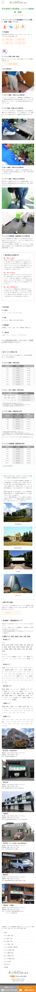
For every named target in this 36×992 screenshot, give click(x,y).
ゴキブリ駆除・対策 (8, 935)
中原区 (29, 693)
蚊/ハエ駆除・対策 (8, 941)
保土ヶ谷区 (6, 693)
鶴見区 (21, 691)
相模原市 (20, 695)
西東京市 (14, 656)
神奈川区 (23, 689)
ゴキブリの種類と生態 (9, 950)
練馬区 (19, 649)
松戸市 (24, 706)
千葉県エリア (6, 703)
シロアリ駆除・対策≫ (20, 43)
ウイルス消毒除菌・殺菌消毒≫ (11, 64)
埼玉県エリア (6, 664)
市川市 (11, 706)
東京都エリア (6, 639)
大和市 (28, 697)
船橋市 (20, 706)
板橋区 (11, 644)
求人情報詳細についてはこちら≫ (11, 612)
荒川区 (7, 644)
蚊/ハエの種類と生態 (9, 955)
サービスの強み (7, 961)
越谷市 (11, 669)
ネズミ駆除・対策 (8, 938)
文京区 (23, 649)
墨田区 (18, 646)
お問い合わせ (7, 964)
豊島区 (10, 649)
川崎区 (22, 693)
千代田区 (6, 649)
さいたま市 (19, 673)
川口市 (25, 669)
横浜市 (3, 689)
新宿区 (9, 646)
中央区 (27, 695)
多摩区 (10, 695)
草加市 (18, 676)
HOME (5, 932)
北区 (25, 644)
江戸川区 (16, 644)
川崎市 (18, 693)
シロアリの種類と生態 (9, 958)
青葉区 (7, 689)
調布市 (28, 656)
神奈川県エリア (7, 686)
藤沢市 (24, 697)
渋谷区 (5, 646)
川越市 (29, 669)
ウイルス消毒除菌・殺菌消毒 (10, 947)
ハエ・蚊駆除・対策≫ (7, 43)
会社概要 (6, 967)
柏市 (28, 706)
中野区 (15, 649)
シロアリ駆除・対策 (8, 944)
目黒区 (30, 649)
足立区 (3, 644)
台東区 (27, 646)
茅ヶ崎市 (15, 697)
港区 (27, 649)
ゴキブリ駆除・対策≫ (7, 39)
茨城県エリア (6, 716)
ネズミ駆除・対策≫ (20, 39)
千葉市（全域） (5, 706)
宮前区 (6, 695)
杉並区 (13, 646)
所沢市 (30, 676)
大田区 (3, 651)
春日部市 (7, 669)
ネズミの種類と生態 (8, 952)
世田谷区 (23, 646)
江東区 (28, 644)
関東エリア (17, 636)
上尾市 (3, 667)
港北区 (5, 691)
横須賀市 (14, 699)
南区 (14, 693)
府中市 (28, 658)
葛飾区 (21, 644)
